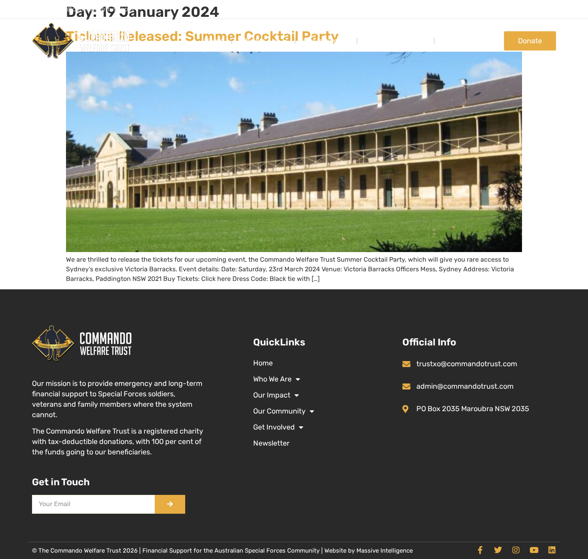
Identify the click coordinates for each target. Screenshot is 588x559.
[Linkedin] (552, 550)
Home (214, 40)
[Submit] (170, 504)
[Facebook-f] (480, 550)
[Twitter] (498, 550)
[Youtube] (534, 550)
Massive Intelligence (384, 550)
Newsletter (271, 443)
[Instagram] (516, 550)
